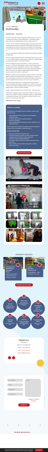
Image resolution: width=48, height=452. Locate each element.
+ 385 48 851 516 (26, 347)
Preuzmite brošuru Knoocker (24, 152)
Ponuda (8, 26)
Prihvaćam (39, 450)
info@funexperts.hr (25, 353)
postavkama (30, 450)
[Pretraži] (39, 3)
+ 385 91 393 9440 (25, 350)
